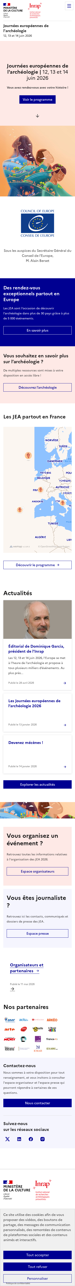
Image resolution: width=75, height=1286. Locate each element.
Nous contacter (37, 1103)
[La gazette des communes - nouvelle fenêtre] (38, 1029)
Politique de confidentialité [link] (18, 1283)
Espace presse (37, 933)
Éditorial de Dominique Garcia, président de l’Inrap (36, 648)
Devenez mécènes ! (25, 742)
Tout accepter (37, 1254)
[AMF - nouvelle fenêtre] (9, 1020)
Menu (69, 6)
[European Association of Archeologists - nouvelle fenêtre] (24, 1049)
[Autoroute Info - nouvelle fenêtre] (24, 1029)
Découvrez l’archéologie (38, 387)
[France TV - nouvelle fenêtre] (52, 1039)
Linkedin (19, 1139)
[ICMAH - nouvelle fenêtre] (38, 1049)
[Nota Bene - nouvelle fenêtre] (24, 1039)
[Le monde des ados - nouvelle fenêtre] (52, 1029)
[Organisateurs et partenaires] (12, 988)
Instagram (42, 1139)
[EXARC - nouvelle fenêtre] (52, 1049)
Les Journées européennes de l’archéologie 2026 (34, 703)
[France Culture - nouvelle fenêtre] (38, 1039)
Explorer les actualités (37, 784)
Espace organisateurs (37, 871)
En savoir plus (37, 330)
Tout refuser (37, 1266)
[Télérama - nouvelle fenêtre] (9, 1049)
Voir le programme (37, 99)
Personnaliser (37, 1278)
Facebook (31, 1139)
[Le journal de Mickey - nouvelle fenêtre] (9, 1039)
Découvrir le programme (35, 564)
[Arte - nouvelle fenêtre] (9, 1029)
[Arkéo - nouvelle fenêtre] (52, 1020)
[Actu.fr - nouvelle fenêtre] (24, 1020)
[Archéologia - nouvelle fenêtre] (38, 1020)
